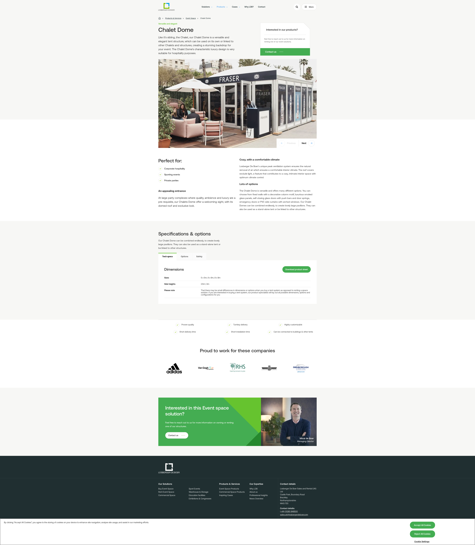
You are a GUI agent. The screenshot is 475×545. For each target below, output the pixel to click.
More (311, 7)
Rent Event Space (166, 492)
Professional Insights (258, 495)
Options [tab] (184, 256)
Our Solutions (165, 484)
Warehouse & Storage (198, 492)
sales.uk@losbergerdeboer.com (294, 515)
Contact (261, 7)
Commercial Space (166, 495)
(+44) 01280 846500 (289, 511)
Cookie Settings (421, 541)
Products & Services (229, 484)
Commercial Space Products (232, 492)
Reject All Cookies (422, 534)
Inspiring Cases (226, 495)
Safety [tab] (199, 256)
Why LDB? (249, 7)
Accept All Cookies (422, 525)
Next (304, 143)
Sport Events (194, 489)
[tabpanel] (237, 282)
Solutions (206, 7)
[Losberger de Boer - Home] (169, 468)
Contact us (270, 51)
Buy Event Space (165, 489)
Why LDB (253, 489)
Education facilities (197, 495)
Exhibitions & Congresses (200, 498)
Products (221, 7)
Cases (235, 7)
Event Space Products (229, 489)
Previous (291, 143)
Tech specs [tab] (167, 256)
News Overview (256, 498)
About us (253, 492)
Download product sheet (296, 269)
